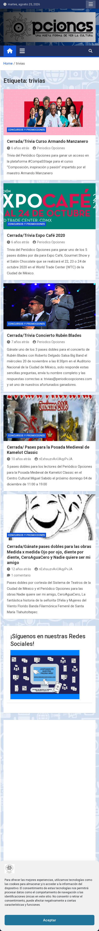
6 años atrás (20, 148)
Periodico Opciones (51, 148)
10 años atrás (21, 459)
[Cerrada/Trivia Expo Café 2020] (49, 206)
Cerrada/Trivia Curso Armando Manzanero (47, 141)
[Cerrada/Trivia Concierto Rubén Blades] (49, 306)
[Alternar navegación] (22, 51)
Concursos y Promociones (26, 129)
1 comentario (21, 575)
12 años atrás (21, 569)
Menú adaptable (91, 4)
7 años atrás (20, 342)
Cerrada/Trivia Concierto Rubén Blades (44, 335)
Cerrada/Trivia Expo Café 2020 (36, 235)
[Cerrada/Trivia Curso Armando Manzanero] (49, 112)
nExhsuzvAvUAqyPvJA (56, 459)
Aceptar (49, 920)
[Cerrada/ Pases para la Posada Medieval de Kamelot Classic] (49, 418)
